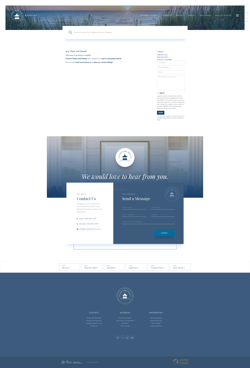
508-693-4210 (162, 55)
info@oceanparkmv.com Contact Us (94, 324)
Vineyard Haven (157, 268)
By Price (65, 268)
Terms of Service (178, 118)
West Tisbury (178, 268)
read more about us (83, 62)
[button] (70, 32)
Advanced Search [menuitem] (156, 318)
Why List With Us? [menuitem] (223, 15)
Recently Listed (90, 268)
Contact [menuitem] (192, 15)
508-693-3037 (162, 57)
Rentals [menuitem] (179, 15)
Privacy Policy (171, 108)
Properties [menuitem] (166, 15)
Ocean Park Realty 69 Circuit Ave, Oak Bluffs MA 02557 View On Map (125, 322)
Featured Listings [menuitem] (148, 15)
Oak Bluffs (110, 268)
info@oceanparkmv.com (90, 229)
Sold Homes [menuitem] (205, 15)
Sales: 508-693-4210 (87, 219)
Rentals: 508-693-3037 (89, 224)
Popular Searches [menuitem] (156, 326)
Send (160, 113)
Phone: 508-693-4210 (94, 318)
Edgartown (133, 268)
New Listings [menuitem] (156, 323)
